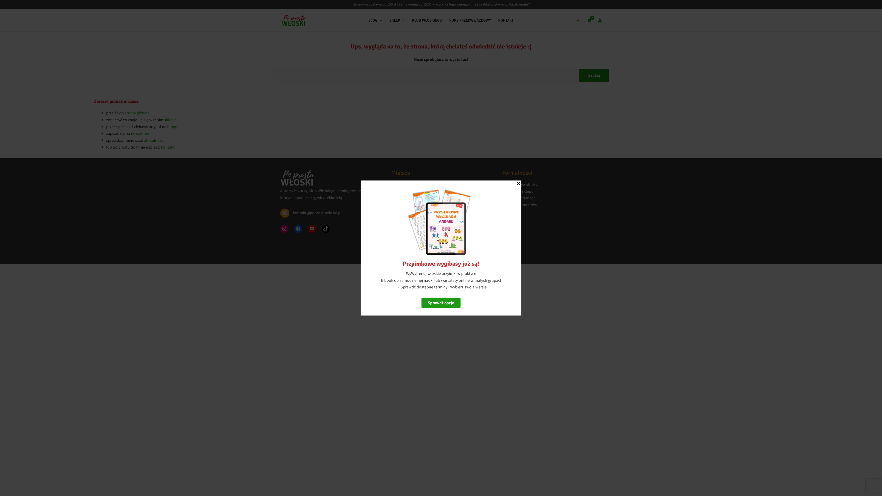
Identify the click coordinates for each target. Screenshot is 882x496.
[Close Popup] (518, 183)
